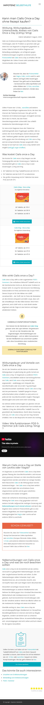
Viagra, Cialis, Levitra (23, 76)
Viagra (24, 467)
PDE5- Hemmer (8, 681)
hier (22, 91)
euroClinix (35, 86)
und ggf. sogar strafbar (16, 147)
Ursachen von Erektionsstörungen (15, 674)
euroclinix (9, 538)
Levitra (11, 467)
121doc (29, 86)
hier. (28, 546)
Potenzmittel (7, 58)
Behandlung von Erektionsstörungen (15, 678)
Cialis (20, 18)
